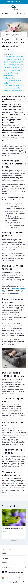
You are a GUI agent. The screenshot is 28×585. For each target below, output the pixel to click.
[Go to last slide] (4, 524)
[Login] (21, 13)
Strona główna (5, 34)
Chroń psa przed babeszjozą (13, 528)
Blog (11, 34)
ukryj (11, 54)
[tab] (12, 540)
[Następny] (24, 524)
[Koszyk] (24, 13)
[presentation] (14, 517)
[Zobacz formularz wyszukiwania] (17, 13)
